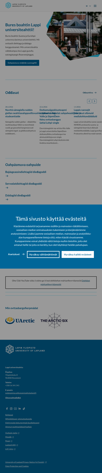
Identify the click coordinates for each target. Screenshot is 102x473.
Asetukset (14, 254)
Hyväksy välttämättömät (43, 254)
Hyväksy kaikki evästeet (78, 254)
